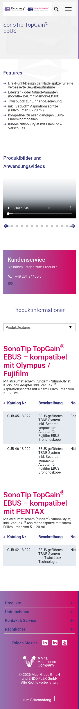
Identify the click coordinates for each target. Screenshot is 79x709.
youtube (64, 642)
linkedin (45, 642)
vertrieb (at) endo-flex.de (10, 283)
